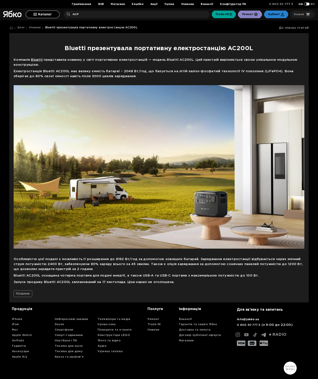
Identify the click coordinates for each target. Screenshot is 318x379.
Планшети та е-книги (115, 330)
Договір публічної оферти (200, 335)
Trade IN (154, 324)
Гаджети (19, 346)
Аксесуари (20, 351)
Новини (35, 27)
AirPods (18, 340)
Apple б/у (19, 357)
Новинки (187, 4)
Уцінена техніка (110, 351)
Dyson (59, 324)
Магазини (118, 4)
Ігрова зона (107, 324)
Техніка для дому (69, 351)
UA (301, 4)
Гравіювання (81, 4)
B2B (101, 4)
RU (312, 4)
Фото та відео (109, 340)
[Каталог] (42, 14)
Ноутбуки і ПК (66, 340)
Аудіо (102, 346)
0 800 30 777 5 (281, 4)
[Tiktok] (255, 334)
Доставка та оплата (195, 330)
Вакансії (207, 4)
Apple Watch (22, 335)
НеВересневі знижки (71, 319)
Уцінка (169, 4)
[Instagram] (237, 334)
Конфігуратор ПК (233, 4)
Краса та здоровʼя (69, 357)
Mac (15, 330)
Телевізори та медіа (114, 319)
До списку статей (294, 28)
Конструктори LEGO (114, 335)
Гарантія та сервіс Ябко (198, 324)
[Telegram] (263, 334)
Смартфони (64, 330)
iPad (15, 324)
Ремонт (153, 319)
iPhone (17, 319)
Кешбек (137, 4)
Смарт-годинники (69, 335)
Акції (153, 4)
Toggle (307, 4)
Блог (21, 27)
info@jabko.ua (248, 319)
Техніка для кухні (69, 346)
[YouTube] (246, 334)
